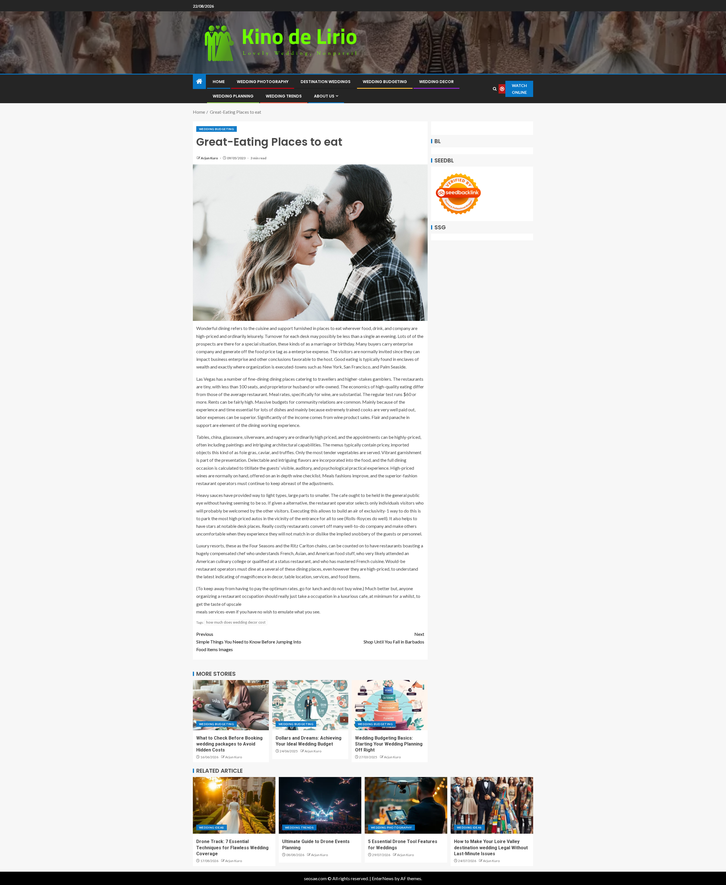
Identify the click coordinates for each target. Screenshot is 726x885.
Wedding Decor (436, 81)
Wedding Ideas (211, 827)
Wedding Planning (233, 96)
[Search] (494, 88)
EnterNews (383, 878)
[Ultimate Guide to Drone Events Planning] (320, 805)
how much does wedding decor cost (235, 622)
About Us (324, 96)
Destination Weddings (326, 81)
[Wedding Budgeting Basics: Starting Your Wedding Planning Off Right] (390, 705)
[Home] (199, 81)
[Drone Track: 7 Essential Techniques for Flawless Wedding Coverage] (234, 805)
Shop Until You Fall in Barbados (394, 637)
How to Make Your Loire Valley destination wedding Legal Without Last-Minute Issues (491, 847)
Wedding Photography (262, 81)
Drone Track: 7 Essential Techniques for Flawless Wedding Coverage (232, 847)
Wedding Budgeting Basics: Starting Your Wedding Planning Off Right (389, 744)
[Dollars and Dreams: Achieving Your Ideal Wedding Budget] (310, 705)
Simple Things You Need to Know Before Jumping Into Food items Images (248, 641)
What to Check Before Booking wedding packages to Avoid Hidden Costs (229, 744)
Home (219, 81)
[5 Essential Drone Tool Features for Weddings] (406, 805)
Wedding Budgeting (385, 81)
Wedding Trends (284, 96)
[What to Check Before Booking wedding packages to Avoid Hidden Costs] (231, 705)
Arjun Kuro (210, 158)
